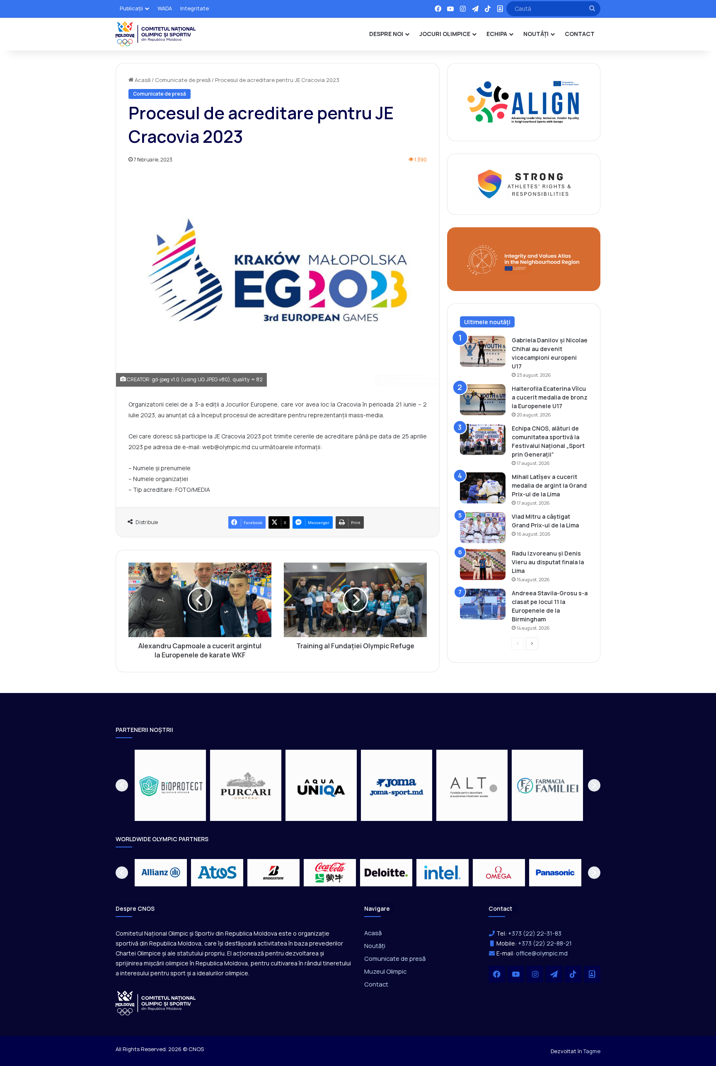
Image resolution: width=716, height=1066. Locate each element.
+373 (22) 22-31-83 (534, 933)
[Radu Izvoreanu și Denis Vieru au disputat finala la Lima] (483, 564)
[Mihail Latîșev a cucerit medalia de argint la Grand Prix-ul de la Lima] (483, 487)
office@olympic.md (542, 953)
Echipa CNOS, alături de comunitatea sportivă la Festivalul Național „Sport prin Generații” (548, 441)
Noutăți (374, 945)
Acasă (141, 80)
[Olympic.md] (156, 34)
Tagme (591, 1051)
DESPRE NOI (386, 34)
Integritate (194, 8)
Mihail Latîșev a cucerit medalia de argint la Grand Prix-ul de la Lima (549, 485)
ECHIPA (496, 34)
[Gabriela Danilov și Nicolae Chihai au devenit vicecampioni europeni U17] (483, 351)
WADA (164, 8)
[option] (170, 785)
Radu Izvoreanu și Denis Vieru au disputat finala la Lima (548, 562)
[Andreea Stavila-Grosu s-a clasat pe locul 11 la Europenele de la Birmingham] (483, 604)
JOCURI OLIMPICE (444, 34)
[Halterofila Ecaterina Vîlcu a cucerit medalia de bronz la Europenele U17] (483, 399)
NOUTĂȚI (536, 34)
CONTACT (580, 34)
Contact (376, 984)
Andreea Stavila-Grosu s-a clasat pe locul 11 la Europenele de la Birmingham (550, 606)
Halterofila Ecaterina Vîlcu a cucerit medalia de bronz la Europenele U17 (550, 397)
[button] (122, 785)
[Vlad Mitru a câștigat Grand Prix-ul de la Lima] (483, 527)
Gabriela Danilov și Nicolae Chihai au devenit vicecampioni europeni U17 (550, 353)
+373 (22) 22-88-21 (545, 943)
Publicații (131, 8)
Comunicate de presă (182, 80)
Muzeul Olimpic (385, 971)
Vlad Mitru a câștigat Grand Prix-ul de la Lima (545, 521)
